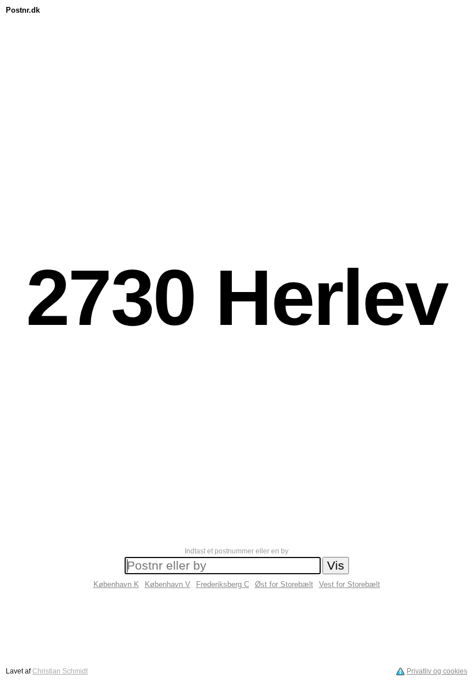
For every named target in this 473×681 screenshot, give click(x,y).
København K (116, 584)
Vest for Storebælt (349, 584)
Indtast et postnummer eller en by (236, 551)
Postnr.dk (23, 10)
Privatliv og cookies (437, 671)
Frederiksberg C (222, 584)
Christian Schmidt (60, 671)
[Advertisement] (236, 44)
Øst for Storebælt (284, 584)
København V (167, 584)
